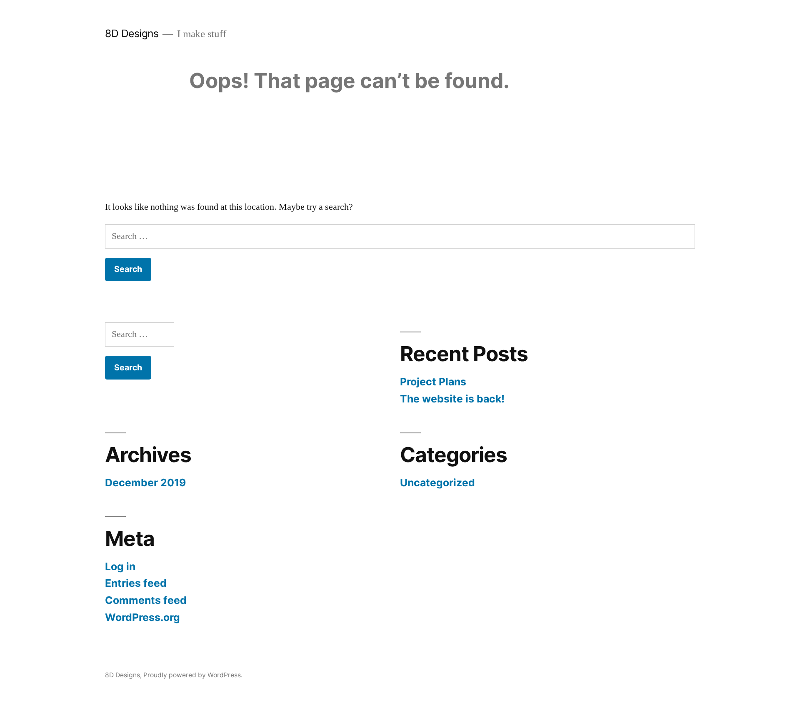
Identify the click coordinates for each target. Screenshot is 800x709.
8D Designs (131, 33)
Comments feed (146, 600)
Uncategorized (437, 482)
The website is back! (452, 398)
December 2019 (145, 482)
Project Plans (433, 381)
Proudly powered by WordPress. (192, 675)
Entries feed (136, 583)
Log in (120, 566)
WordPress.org (142, 617)
